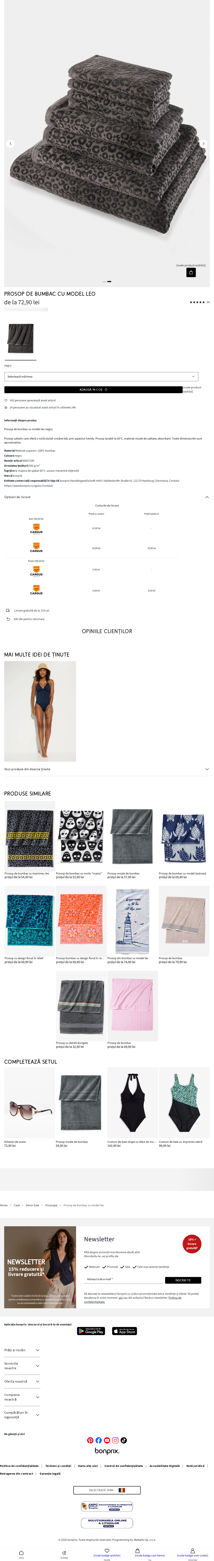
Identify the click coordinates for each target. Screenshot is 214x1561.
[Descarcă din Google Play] (91, 1331)
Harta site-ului (88, 1466)
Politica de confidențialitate (19, 1466)
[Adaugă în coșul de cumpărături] (191, 272)
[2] (109, 281)
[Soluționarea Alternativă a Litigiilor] (107, 1507)
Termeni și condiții (58, 1466)
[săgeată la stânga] (10, 144)
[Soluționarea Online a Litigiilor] (107, 1524)
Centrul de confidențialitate (123, 1466)
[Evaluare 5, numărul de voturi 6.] (197, 302)
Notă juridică (195, 1466)
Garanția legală (50, 1474)
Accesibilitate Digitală (165, 1466)
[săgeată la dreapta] (203, 144)
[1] (105, 281)
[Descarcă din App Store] (124, 1331)
